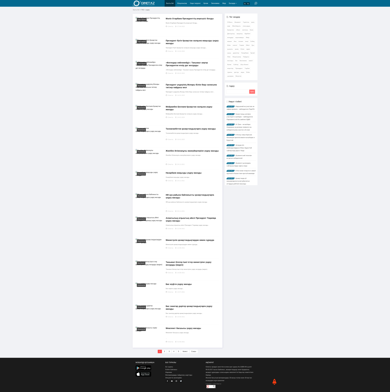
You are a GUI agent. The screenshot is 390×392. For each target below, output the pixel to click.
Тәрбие (247, 68)
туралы (229, 72)
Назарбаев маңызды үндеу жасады (184, 173)
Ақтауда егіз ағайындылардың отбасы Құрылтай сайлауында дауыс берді (239, 147)
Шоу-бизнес (141, 263)
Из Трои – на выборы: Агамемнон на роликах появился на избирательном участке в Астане (239, 127)
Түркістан (246, 22)
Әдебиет (247, 33)
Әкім (228, 57)
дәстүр (236, 72)
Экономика (215, 3)
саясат (235, 45)
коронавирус (239, 37)
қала (252, 22)
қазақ (236, 49)
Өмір (247, 37)
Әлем (242, 49)
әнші (246, 41)
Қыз (253, 45)
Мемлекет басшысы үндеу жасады (183, 328)
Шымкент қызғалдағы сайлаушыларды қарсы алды (239, 164)
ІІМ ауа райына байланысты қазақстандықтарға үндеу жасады (190, 196)
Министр (238, 76)
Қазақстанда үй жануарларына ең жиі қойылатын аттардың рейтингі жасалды (238, 181)
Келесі (185, 351)
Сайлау (235, 64)
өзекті (251, 60)
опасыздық (246, 26)
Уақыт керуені (195, 3)
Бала (251, 30)
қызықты (230, 49)
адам (248, 49)
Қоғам (206, 3)
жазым (229, 41)
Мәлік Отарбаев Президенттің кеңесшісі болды (190, 18)
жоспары (230, 60)
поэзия (240, 41)
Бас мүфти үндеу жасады (179, 284)
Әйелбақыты (236, 26)
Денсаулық (231, 33)
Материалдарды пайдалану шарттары (178, 375)
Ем (236, 60)
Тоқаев (241, 45)
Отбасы (229, 22)
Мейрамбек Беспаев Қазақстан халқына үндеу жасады (189, 108)
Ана (235, 41)
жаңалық (239, 33)
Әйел (248, 45)
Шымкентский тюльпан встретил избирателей (239, 157)
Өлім (229, 45)
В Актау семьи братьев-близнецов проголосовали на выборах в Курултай (241, 137)
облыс (238, 30)
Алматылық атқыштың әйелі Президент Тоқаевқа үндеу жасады (191, 219)
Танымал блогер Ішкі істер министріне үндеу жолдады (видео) (188, 263)
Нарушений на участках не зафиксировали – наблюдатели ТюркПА (241, 108)
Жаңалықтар (182, 3)
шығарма (230, 76)
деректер (236, 53)
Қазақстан (230, 30)
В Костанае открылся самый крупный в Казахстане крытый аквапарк (241, 172)
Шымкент (238, 22)
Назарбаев (244, 53)
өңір (228, 26)
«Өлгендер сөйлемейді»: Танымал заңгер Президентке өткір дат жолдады (187, 64)
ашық (229, 53)
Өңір (224, 3)
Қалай (253, 53)
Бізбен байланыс (171, 369)
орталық (245, 30)
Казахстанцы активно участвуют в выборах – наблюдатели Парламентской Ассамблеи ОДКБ (240, 116)
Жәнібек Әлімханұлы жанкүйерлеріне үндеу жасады (192, 151)
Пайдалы (246, 57)
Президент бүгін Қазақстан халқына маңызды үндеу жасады (192, 42)
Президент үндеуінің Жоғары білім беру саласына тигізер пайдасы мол (191, 86)
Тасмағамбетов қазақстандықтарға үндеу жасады (191, 129)
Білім (248, 72)
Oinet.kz (218, 384)
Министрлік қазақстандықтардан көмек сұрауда (190, 240)
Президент (239, 68)
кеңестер (230, 68)
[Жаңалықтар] (145, 3)
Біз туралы (169, 367)
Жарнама (168, 372)
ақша (242, 72)
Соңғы (193, 351)
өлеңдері (230, 37)
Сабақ (252, 41)
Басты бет (170, 3)
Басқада (232, 3)
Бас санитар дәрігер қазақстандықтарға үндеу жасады (189, 307)
